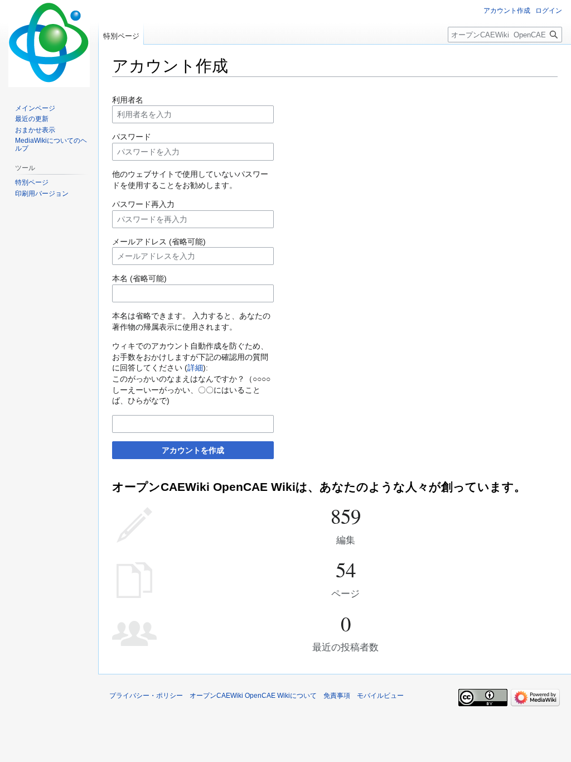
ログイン (548, 11)
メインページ (35, 108)
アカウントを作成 (193, 450)
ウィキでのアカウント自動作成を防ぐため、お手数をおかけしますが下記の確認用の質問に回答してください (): (190, 356)
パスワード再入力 (143, 204)
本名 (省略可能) (139, 278)
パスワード (131, 136)
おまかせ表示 (35, 130)
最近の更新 (32, 119)
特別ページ (121, 36)
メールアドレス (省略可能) (159, 241)
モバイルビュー (380, 696)
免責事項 (336, 696)
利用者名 (127, 99)
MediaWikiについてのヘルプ (51, 144)
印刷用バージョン (42, 193)
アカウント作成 (506, 11)
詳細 (195, 367)
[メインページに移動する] (49, 44)
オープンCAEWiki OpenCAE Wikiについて (253, 696)
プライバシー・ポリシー (146, 696)
